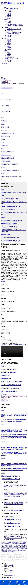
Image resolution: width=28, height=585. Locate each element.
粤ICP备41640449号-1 (11, 536)
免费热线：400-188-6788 (13, 520)
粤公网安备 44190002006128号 (13, 538)
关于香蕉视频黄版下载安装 (11, 8)
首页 (5, 7)
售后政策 (9, 52)
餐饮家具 (4, 550)
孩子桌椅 (5, 547)
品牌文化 (9, 16)
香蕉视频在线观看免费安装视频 (15, 26)
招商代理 (6, 38)
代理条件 (9, 46)
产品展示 (6, 27)
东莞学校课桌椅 (11, 550)
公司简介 (9, 10)
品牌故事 (9, 15)
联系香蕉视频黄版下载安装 (11, 58)
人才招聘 (9, 61)
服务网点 (21, 510)
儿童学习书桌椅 (8, 545)
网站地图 (19, 536)
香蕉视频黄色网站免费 (13, 35)
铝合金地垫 (13, 548)
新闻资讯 (6, 19)
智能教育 (22, 547)
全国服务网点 (10, 57)
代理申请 (9, 49)
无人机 (7, 548)
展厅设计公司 (11, 551)
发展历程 (9, 13)
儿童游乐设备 (16, 547)
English (5, 63)
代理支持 (9, 44)
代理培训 (9, 43)
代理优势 (9, 41)
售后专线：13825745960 (12, 526)
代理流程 (9, 47)
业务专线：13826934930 (12, 523)
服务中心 (6, 50)
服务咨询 (9, 55)
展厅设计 (4, 551)
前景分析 (9, 40)
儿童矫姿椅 (10, 30)
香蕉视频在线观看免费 (8, 543)
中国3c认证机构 (20, 550)
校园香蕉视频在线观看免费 (14, 32)
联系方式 (9, 60)
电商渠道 (9, 54)
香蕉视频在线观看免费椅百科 (14, 24)
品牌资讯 (9, 21)
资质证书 (9, 18)
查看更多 (3, 189)
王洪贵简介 (10, 11)
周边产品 (9, 36)
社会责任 (9, 22)
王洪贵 (10, 547)
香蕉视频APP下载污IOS (13, 33)
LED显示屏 (19, 548)
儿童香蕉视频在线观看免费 (14, 29)
